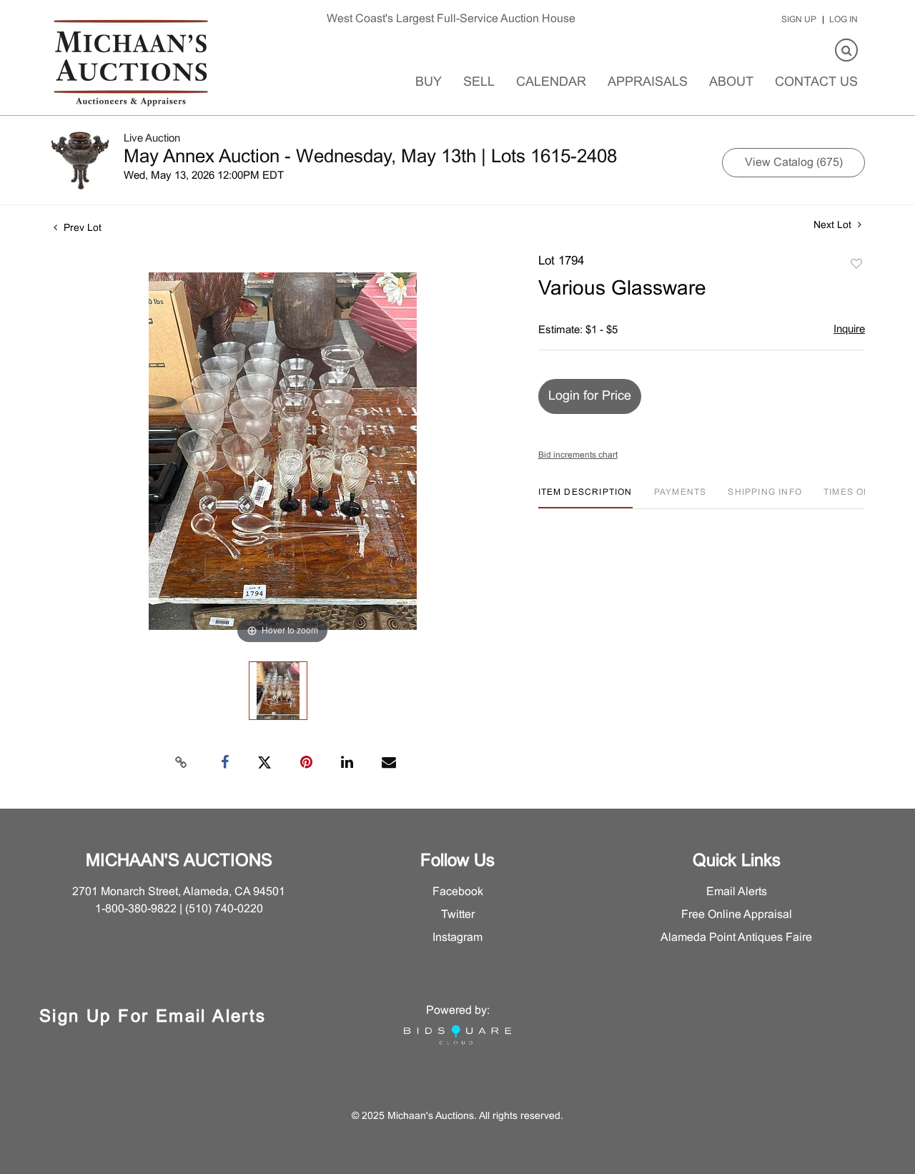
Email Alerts (736, 892)
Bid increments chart (578, 455)
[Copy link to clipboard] (181, 762)
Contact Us (816, 83)
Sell (479, 83)
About (731, 83)
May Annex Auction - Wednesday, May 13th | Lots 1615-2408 (370, 157)
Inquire (849, 330)
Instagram (457, 937)
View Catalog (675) (794, 162)
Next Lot (833, 225)
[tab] (585, 498)
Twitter (458, 914)
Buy (428, 83)
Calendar (551, 83)
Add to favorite (856, 264)
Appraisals (648, 83)
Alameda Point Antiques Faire (736, 937)
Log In (843, 20)
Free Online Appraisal (736, 914)
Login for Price (589, 396)
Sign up (798, 20)
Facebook (457, 892)
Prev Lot (81, 228)
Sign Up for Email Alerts (153, 1017)
